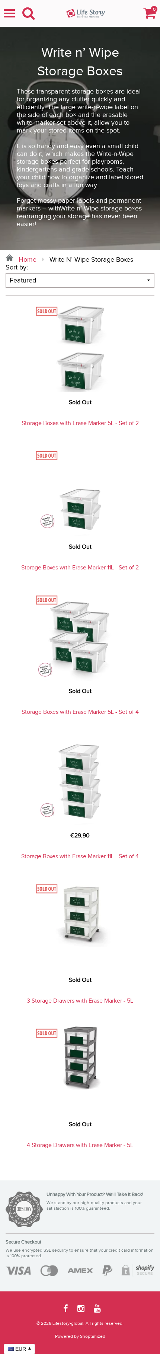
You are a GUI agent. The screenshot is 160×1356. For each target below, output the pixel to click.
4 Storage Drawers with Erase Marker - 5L (80, 1145)
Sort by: (17, 267)
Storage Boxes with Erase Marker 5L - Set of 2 (80, 423)
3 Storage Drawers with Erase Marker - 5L (80, 1000)
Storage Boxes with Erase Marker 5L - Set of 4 (80, 712)
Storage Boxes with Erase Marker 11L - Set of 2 (80, 567)
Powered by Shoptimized (80, 1336)
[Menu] (9, 13)
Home (26, 260)
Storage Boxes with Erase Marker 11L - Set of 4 (80, 856)
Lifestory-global (67, 1323)
